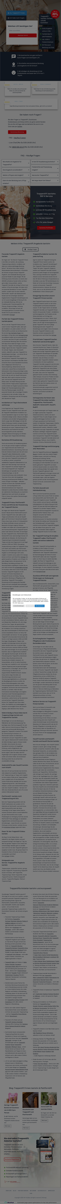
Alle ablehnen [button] (29, 605)
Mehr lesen (21, 603)
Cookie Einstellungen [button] (19, 605)
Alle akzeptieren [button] (40, 605)
